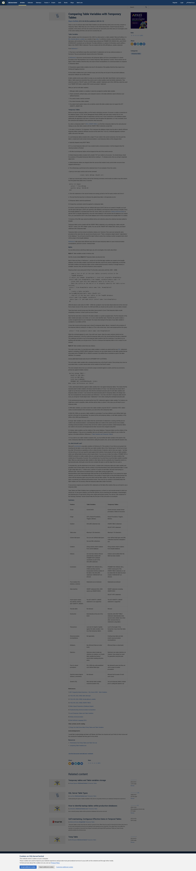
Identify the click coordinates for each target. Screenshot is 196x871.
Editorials (30, 2)
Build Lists (80, 2)
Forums (46, 2)
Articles (22, 2)
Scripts (53, 2)
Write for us (191, 2)
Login (181, 2)
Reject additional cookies (46, 867)
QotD (59, 2)
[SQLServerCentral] (3, 2)
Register (175, 2)
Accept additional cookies (28, 867)
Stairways (38, 2)
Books (66, 2)
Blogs (72, 2)
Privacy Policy (55, 863)
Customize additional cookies (64, 867)
